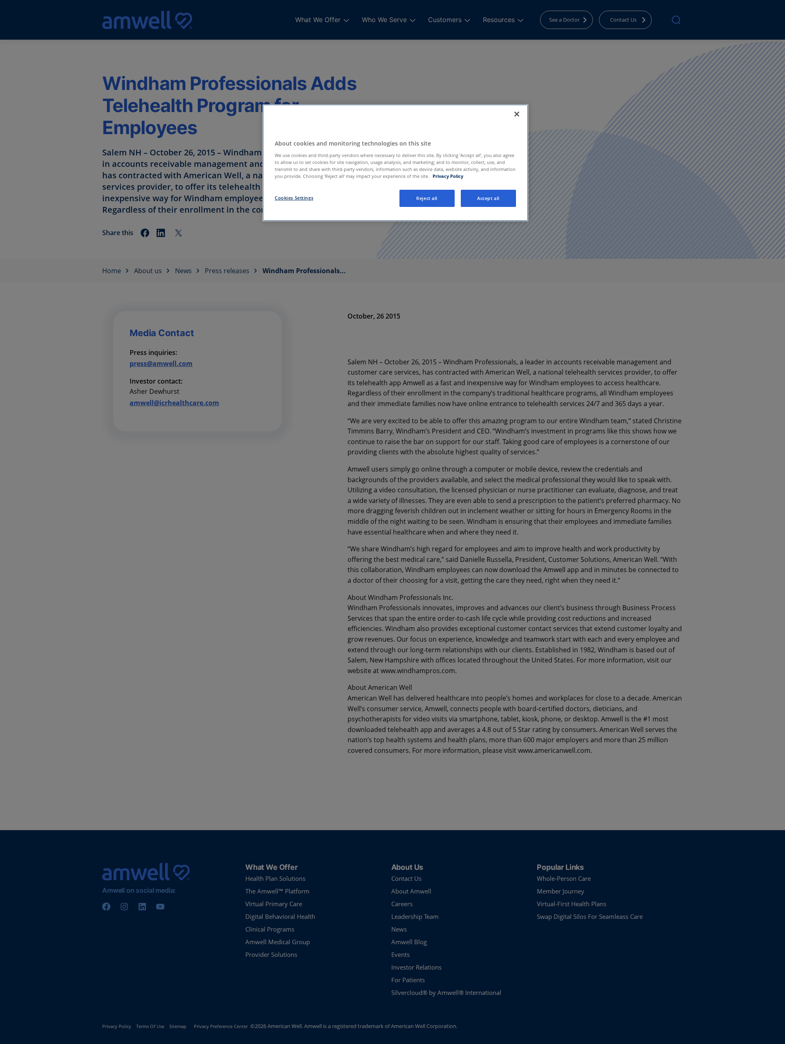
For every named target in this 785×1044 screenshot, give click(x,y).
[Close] (517, 114)
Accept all (488, 198)
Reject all (426, 198)
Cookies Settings (294, 198)
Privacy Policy (448, 176)
